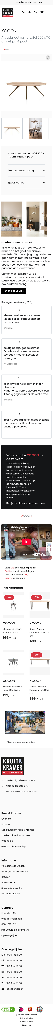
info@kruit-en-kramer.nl (15, 929)
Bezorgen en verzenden (14, 871)
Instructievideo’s (10, 893)
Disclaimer (27, 1025)
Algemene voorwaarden (26, 1015)
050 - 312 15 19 (9, 924)
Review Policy (26, 1021)
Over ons (6, 818)
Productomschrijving (21, 170)
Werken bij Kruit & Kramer (15, 835)
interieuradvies (14, 291)
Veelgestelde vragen (13, 866)
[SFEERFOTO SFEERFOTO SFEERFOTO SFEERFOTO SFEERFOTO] (26, 86)
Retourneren (8, 882)
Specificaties (16, 182)
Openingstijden (9, 935)
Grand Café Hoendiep (13, 846)
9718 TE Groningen (11, 918)
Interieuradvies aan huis (28, 2)
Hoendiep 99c (9, 913)
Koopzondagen (15, 989)
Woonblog (7, 841)
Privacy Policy (26, 1018)
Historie (5, 824)
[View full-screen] (48, 57)
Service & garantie (11, 888)
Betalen (5, 877)
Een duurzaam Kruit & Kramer (17, 829)
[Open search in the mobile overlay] (23, 11)
